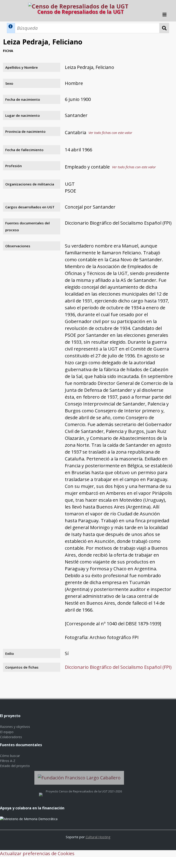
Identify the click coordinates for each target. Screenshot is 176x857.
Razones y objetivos (15, 726)
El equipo (7, 732)
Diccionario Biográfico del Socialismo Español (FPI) (118, 667)
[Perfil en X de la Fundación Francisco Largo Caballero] (40, 791)
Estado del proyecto (15, 766)
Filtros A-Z (7, 761)
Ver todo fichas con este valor (110, 132)
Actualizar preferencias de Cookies (37, 853)
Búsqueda (164, 28)
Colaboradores (11, 737)
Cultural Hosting (98, 837)
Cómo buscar (10, 756)
